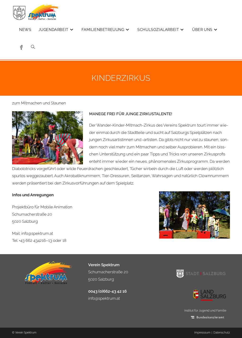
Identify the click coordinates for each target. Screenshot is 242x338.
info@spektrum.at (104, 298)
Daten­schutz (221, 332)
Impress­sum (202, 332)
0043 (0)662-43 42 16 (107, 291)
